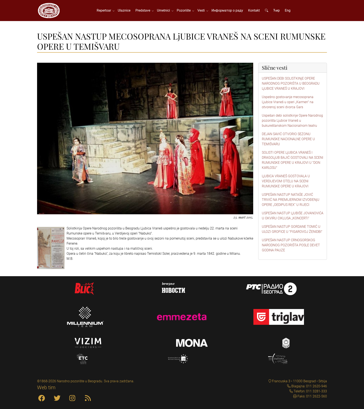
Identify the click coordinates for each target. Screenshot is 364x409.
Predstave (143, 10)
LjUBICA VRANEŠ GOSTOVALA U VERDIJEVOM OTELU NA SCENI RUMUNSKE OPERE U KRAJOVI (286, 181)
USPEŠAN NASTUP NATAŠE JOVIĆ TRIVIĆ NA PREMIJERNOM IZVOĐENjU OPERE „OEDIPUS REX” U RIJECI (290, 200)
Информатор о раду (227, 10)
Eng (287, 10)
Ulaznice (124, 10)
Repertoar (105, 10)
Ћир (276, 10)
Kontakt (254, 10)
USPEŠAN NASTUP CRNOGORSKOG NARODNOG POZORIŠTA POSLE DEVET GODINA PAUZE (291, 245)
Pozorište (184, 10)
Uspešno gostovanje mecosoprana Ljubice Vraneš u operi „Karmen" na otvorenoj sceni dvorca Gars (287, 102)
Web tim (46, 387)
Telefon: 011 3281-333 (310, 391)
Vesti (201, 10)
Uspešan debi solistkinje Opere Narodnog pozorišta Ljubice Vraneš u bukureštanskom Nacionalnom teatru (292, 120)
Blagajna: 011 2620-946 (308, 386)
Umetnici (164, 10)
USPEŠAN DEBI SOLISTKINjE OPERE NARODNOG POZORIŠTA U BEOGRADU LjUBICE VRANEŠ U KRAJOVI (291, 83)
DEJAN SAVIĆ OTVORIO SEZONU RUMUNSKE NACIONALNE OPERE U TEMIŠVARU (288, 139)
